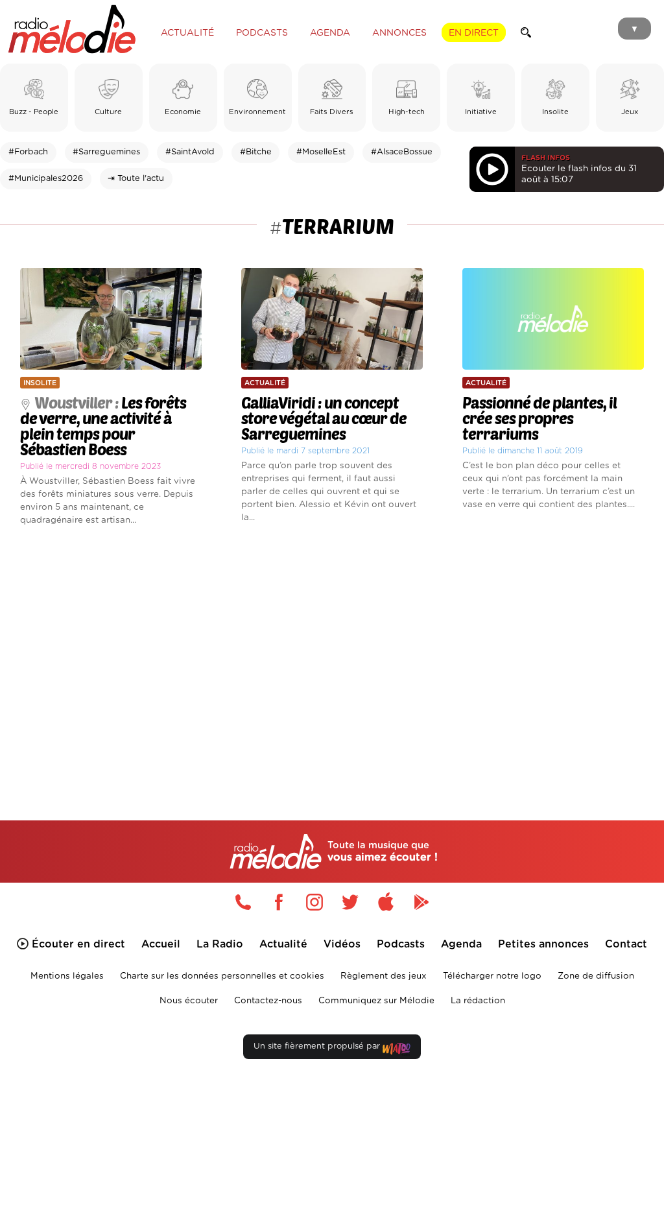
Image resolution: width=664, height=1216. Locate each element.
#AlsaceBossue (402, 152)
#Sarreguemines (106, 152)
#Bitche (256, 152)
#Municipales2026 (45, 178)
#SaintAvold (190, 152)
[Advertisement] (332, 654)
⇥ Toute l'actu (136, 178)
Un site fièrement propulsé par (318, 1046)
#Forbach (28, 152)
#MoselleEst (321, 152)
